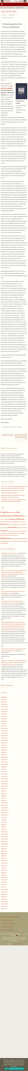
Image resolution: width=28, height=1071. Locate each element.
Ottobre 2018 (4, 869)
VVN (1, 542)
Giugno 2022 (4, 792)
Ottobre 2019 (4, 862)
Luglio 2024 (3, 744)
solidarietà (6, 540)
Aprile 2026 (3, 698)
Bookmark (19, 426)
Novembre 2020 (4, 838)
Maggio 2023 (4, 765)
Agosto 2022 (4, 787)
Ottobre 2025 (4, 710)
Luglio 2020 (3, 847)
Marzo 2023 (3, 770)
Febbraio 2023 (4, 773)
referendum (16, 534)
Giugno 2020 (4, 850)
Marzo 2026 (3, 701)
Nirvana (13, 942)
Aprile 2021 (3, 826)
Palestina (18, 532)
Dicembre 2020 (4, 835)
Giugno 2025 (4, 717)
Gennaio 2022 (4, 804)
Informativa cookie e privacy (16, 1068)
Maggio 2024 (4, 749)
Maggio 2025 (4, 720)
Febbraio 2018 (4, 876)
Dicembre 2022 (4, 777)
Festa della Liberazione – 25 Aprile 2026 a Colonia (12, 489)
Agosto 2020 (4, 845)
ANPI (18, 511)
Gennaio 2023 (4, 775)
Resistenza (5, 537)
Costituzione (2, 520)
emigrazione (23, 520)
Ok (6, 1068)
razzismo (12, 534)
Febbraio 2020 (4, 859)
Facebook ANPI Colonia (6, 919)
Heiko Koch (22, 526)
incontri (3, 529)
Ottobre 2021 (4, 811)
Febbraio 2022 (4, 801)
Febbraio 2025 (4, 727)
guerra (18, 526)
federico (4, 15)
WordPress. (18, 942)
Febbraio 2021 (4, 830)
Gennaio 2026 (4, 705)
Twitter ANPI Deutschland (7, 925)
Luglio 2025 (3, 715)
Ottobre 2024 (4, 737)
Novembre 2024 (4, 734)
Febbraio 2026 (4, 703)
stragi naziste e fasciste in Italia (14, 540)
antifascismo (18, 514)
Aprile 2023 (3, 768)
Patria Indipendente (7, 684)
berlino (7, 518)
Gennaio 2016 (4, 898)
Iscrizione (14, 530)
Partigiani (23, 532)
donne (20, 520)
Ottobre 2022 (4, 782)
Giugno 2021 (4, 821)
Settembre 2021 (4, 814)
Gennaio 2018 (4, 878)
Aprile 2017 (3, 883)
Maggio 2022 (4, 794)
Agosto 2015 (4, 907)
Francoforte (12, 526)
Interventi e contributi (9, 7)
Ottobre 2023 (4, 761)
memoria (2, 532)
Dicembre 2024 (4, 732)
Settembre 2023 (4, 763)
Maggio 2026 (4, 696)
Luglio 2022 (3, 789)
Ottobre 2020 (4, 840)
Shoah (1, 540)
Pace (15, 532)
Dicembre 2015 (4, 900)
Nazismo (6, 532)
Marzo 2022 (3, 799)
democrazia (8, 520)
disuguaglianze (15, 520)
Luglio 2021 (3, 818)
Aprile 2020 (3, 854)
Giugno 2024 (4, 746)
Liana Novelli (18, 530)
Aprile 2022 (3, 797)
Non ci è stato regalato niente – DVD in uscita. (21, 435)
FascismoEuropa (11, 523)
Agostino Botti (6, 426)
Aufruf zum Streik (7, 434)
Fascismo (3, 523)
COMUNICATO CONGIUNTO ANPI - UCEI (10, 552)
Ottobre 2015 (4, 905)
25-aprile (4, 511)
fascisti (15, 523)
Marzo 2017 (3, 886)
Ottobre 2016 (4, 890)
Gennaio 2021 (4, 833)
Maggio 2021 (4, 823)
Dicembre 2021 (4, 806)
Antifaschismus (6, 514)
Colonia (12, 518)
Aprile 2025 (3, 722)
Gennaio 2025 (4, 729)
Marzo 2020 (3, 857)
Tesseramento (24, 540)
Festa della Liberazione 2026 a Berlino (10, 492)
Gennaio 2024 (4, 758)
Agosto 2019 (4, 864)
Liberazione (24, 530)
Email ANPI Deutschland (7, 929)
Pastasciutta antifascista (5, 534)
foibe (7, 526)
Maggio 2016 (4, 893)
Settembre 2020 (4, 842)
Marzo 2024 (3, 753)
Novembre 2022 (4, 780)
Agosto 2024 (4, 741)
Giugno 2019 (4, 866)
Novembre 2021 (4, 809)
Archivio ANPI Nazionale (8, 548)
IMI (26, 526)
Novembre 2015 (4, 903)
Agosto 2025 (4, 713)
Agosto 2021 (4, 816)
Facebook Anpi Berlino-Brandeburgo (10, 915)
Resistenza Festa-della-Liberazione (19, 537)
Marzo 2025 (3, 725)
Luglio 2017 (3, 881)
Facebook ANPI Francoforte (8, 922)
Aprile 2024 (3, 751)
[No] (26, 1064)
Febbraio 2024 (4, 756)
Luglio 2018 (3, 871)
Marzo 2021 (3, 828)
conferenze (19, 518)
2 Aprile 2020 (12, 15)
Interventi (12, 426)
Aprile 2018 (3, 874)
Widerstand (5, 542)
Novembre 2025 (4, 708)
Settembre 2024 (4, 739)
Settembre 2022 (4, 785)
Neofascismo (11, 532)
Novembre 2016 (4, 888)
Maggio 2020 (4, 852)
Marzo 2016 (3, 895)
